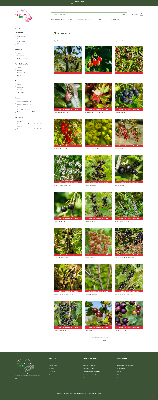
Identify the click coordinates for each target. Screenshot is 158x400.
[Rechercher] (124, 14)
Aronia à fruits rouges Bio (62, 185)
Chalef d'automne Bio (122, 76)
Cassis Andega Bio (90, 185)
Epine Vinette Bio (120, 149)
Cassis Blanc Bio (90, 258)
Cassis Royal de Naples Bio (124, 294)
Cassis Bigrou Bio (90, 221)
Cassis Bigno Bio (59, 221)
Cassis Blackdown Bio (61, 258)
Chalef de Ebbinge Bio (61, 112)
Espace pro (134, 14)
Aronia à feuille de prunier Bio (94, 112)
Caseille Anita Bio (90, 330)
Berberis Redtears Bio (92, 149)
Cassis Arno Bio (120, 185)
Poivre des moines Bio (122, 221)
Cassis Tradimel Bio (60, 330)
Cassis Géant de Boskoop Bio (124, 258)
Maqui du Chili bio (60, 76)
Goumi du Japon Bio (91, 76)
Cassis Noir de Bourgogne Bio (64, 294)
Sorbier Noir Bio (120, 112)
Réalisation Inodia (94, 393)
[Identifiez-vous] (141, 14)
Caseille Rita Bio (120, 330)
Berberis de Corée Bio (61, 149)
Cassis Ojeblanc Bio (91, 294)
